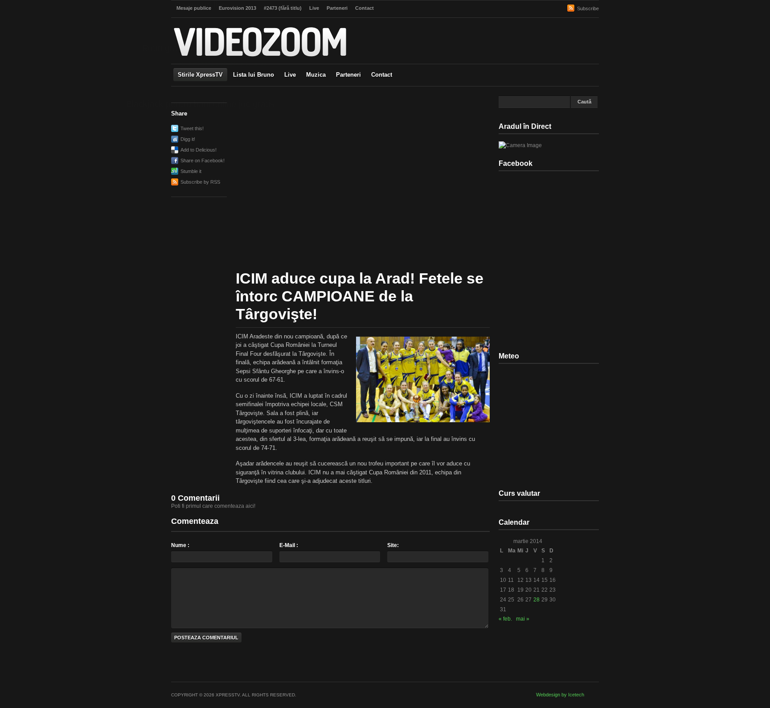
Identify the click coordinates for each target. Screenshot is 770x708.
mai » (522, 619)
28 (536, 600)
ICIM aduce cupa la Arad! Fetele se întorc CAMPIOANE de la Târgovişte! (359, 296)
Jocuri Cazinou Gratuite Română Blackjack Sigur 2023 (200, 64)
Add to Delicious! (198, 149)
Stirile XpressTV (200, 74)
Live (290, 74)
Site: (393, 545)
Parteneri (348, 74)
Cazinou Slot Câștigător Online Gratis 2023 (52, 20)
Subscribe (588, 8)
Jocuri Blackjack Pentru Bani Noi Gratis (200, 137)
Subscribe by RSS (200, 182)
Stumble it (190, 171)
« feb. (505, 619)
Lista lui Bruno (253, 74)
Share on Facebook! (202, 160)
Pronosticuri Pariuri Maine (200, 125)
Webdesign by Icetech (560, 694)
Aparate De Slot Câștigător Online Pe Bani (131, 33)
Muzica (316, 74)
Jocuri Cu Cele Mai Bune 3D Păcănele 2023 (100, 27)
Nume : (180, 545)
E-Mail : (288, 545)
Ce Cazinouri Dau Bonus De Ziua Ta (200, 112)
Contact (381, 74)
